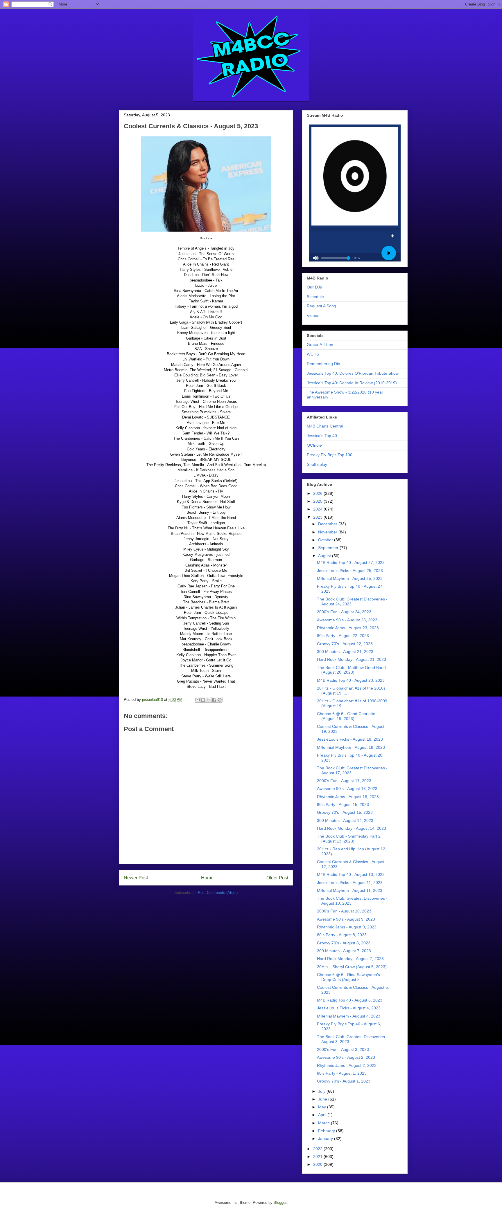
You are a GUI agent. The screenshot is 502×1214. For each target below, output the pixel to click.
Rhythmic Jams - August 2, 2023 (346, 1065)
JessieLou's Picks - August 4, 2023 (349, 1008)
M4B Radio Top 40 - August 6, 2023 (349, 1000)
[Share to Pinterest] (220, 700)
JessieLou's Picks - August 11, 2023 (350, 882)
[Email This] (197, 700)
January (326, 1138)
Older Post (277, 877)
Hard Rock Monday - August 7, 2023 (350, 958)
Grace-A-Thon (320, 344)
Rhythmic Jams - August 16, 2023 (348, 796)
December (328, 524)
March (324, 1123)
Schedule (315, 296)
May (322, 1107)
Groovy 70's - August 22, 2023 (345, 643)
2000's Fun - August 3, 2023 (343, 1049)
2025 (318, 501)
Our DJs (314, 287)
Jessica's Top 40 (322, 435)
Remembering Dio (323, 363)
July (322, 1091)
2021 (318, 1156)
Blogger (280, 1202)
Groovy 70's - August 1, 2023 (343, 1081)
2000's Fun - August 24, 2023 (344, 611)
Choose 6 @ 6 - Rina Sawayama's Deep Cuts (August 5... (348, 977)
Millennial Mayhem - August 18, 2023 (351, 747)
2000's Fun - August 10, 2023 (344, 911)
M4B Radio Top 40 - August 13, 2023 (351, 874)
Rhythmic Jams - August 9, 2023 (346, 927)
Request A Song (321, 306)
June (323, 1099)
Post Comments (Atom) (218, 892)
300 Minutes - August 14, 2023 (345, 820)
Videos (313, 315)
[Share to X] (208, 700)
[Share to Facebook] (214, 700)
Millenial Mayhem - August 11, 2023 (349, 890)
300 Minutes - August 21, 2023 (345, 651)
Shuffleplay (317, 464)
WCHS (313, 354)
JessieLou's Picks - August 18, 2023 (350, 739)
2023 (318, 517)
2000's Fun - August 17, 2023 (344, 780)
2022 (318, 1148)
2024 (318, 509)
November (328, 532)
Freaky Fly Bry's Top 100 (329, 454)
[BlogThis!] (203, 700)
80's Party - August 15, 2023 (343, 804)
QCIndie (314, 445)
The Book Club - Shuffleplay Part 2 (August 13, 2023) (349, 838)
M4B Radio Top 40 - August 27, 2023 (351, 562)
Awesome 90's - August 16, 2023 (347, 788)
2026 (318, 493)
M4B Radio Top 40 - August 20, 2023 (351, 680)
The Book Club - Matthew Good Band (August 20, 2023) (351, 670)
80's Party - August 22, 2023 (343, 635)
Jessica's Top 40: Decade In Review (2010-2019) (352, 382)
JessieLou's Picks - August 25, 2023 (350, 570)
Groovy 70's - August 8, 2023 (343, 943)
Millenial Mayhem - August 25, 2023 (350, 578)
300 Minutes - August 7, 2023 (344, 950)
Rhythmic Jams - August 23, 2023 (348, 627)
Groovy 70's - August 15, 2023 (345, 812)
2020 (318, 1164)
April (322, 1114)
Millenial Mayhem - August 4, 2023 (348, 1016)
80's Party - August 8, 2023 (342, 934)
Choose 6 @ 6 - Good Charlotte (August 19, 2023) (346, 716)
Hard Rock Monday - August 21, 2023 (351, 659)
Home (207, 877)
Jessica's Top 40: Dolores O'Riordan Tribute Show (353, 373)
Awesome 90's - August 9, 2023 (346, 919)
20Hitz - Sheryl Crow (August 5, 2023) (352, 966)
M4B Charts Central (325, 426)
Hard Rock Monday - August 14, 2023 (351, 828)
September (329, 547)
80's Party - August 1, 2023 (342, 1073)
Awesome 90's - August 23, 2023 (347, 620)
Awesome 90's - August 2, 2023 (346, 1057)
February (327, 1130)
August (325, 555)
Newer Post (136, 877)
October (326, 539)
